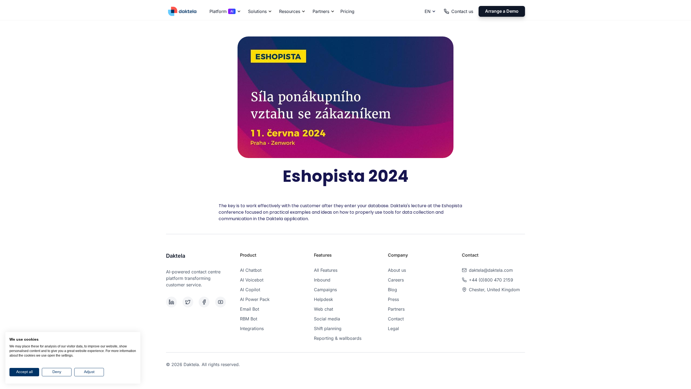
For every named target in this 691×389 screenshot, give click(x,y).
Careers (396, 280)
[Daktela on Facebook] (206, 302)
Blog (392, 289)
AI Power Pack (255, 299)
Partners (396, 309)
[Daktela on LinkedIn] (173, 302)
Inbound (322, 280)
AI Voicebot (251, 280)
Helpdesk (323, 299)
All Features (325, 270)
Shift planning (327, 328)
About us (397, 270)
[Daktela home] (182, 11)
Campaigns (325, 289)
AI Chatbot (251, 270)
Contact (396, 318)
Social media (327, 318)
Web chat (323, 309)
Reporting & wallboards (337, 338)
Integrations (252, 328)
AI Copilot (250, 289)
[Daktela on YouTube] (222, 302)
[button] (224, 11)
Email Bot (249, 309)
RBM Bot (248, 318)
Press (393, 299)
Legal (393, 328)
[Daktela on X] (189, 302)
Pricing (347, 11)
